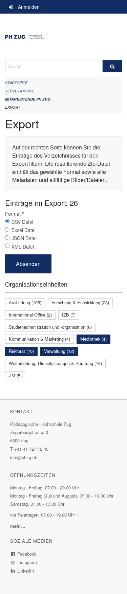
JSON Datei (24, 238)
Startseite (16, 82)
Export (12, 107)
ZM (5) (15, 375)
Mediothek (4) (93, 339)
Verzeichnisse (20, 90)
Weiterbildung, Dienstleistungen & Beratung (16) (55, 363)
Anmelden (29, 6)
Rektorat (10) (21, 351)
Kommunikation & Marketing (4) (39, 339)
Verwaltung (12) (59, 351)
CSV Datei (22, 221)
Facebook (27, 554)
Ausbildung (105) (25, 302)
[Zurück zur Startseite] (63, 37)
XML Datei (23, 246)
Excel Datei (24, 230)
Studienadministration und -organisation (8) (50, 327)
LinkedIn (26, 571)
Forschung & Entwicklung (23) (80, 302)
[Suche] (112, 66)
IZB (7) (69, 314)
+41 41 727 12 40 (31, 449)
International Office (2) (30, 314)
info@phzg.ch (23, 457)
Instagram (27, 562)
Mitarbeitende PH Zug (27, 99)
